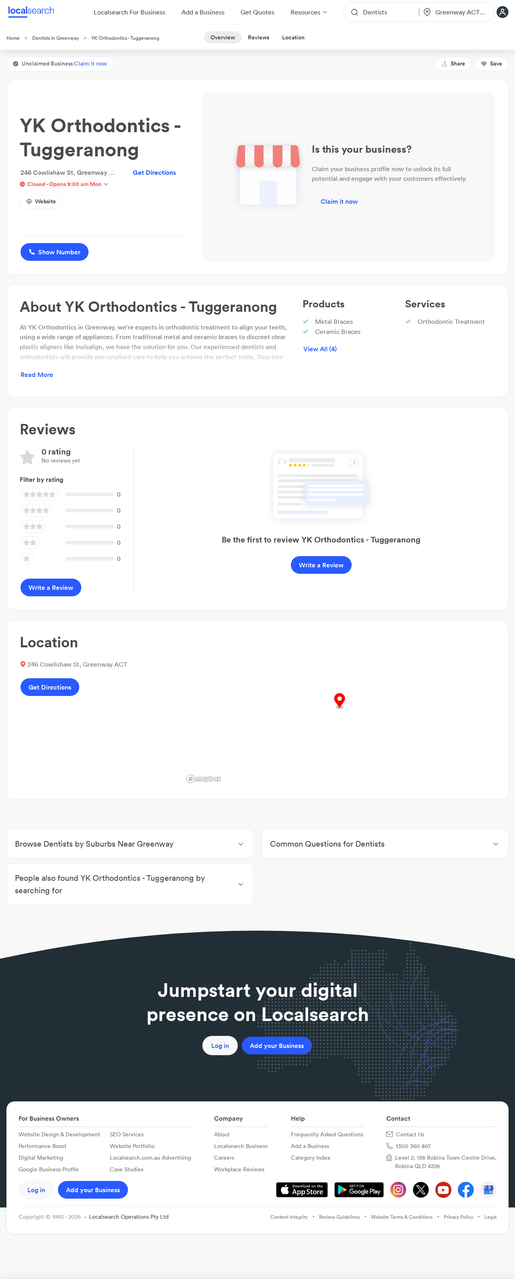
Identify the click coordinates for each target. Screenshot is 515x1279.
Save (496, 63)
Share (458, 63)
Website (45, 201)
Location (293, 37)
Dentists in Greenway (55, 38)
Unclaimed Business (64, 63)
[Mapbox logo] (203, 779)
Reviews (258, 37)
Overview (222, 37)
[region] (339, 709)
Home (13, 38)
